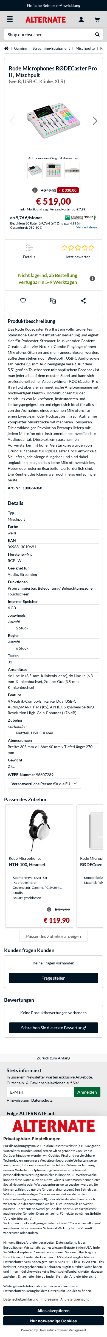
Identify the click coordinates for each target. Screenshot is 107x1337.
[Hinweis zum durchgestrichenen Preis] (35, 190)
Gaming (20, 48)
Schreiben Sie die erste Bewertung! (53, 1027)
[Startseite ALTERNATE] (45, 18)
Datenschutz (42, 1100)
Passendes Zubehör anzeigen (53, 936)
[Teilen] (83, 301)
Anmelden (87, 1092)
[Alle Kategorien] (10, 19)
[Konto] (81, 19)
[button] (11, 120)
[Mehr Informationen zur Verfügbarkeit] (92, 278)
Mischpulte (85, 48)
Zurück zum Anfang (53, 1058)
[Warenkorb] (97, 19)
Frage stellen (53, 977)
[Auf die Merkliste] (23, 301)
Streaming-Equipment (51, 48)
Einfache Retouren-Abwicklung (53, 5)
